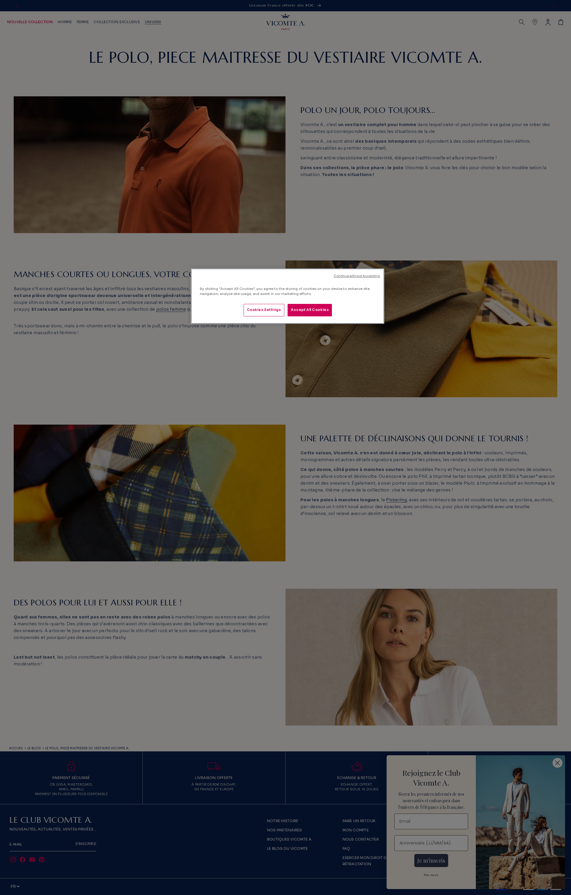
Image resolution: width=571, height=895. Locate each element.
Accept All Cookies (310, 310)
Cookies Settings (264, 310)
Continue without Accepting (357, 276)
